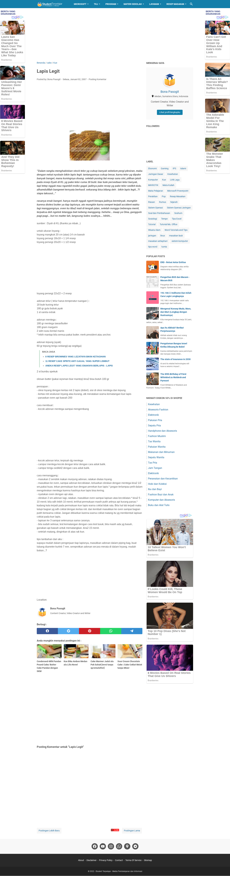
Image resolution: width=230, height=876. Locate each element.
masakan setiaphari (157, 241)
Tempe (164, 218)
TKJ (96, 4)
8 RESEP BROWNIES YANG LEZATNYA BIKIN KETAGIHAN (75, 356)
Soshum (178, 213)
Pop (164, 196)
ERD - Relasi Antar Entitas (173, 262)
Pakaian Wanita (157, 446)
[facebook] (47, 631)
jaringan (152, 235)
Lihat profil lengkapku (169, 112)
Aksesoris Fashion (158, 409)
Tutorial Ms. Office (168, 224)
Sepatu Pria (154, 425)
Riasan (151, 202)
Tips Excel (176, 218)
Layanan (154, 4)
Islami (183, 168)
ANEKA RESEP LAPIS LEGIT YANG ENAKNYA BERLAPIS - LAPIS (79, 365)
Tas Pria (152, 462)
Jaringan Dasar (155, 174)
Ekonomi (152, 168)
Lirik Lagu (175, 179)
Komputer (153, 179)
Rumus (162, 202)
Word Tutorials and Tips (176, 230)
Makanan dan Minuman (161, 452)
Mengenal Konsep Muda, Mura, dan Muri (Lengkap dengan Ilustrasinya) (175, 311)
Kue (164, 179)
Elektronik (153, 414)
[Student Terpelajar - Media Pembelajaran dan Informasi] (52, 4)
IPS (174, 168)
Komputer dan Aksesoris (161, 499)
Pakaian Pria (155, 420)
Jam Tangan (155, 467)
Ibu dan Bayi (155, 489)
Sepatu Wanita (156, 457)
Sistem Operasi (155, 207)
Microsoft (80, 4)
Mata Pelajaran (155, 191)
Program (110, 4)
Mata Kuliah (168, 185)
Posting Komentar (97, 79)
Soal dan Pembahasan (159, 213)
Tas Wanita (154, 441)
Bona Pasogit (170, 92)
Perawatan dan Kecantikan (163, 478)
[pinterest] (89, 631)
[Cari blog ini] (191, 4)
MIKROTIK (153, 185)
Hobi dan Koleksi (157, 483)
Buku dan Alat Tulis (158, 505)
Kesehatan (172, 174)
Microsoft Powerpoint (177, 191)
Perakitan (153, 196)
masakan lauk (176, 235)
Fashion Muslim (157, 436)
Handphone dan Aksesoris (162, 430)
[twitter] (68, 631)
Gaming (165, 168)
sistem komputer (180, 241)
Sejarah (174, 202)
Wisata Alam (154, 230)
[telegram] (131, 631)
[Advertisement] (115, 35)
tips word (152, 246)
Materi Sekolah (133, 4)
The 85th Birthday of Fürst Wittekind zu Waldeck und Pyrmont (173, 377)
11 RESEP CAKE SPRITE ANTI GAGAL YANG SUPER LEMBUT (77, 361)
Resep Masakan (175, 4)
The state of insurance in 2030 (175, 359)
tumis (164, 246)
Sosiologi (152, 218)
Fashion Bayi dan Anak (161, 494)
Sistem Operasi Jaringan (179, 207)
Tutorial (152, 224)
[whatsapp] (110, 631)
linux (162, 235)
